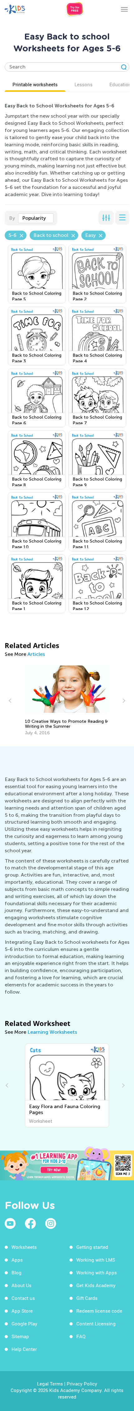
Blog (17, 1272)
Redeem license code (99, 1311)
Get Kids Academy (96, 1285)
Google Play (24, 1323)
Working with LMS (95, 1260)
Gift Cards (87, 1298)
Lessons (83, 84)
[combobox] (36, 218)
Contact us (23, 1298)
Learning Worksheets (52, 1032)
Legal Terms (50, 1383)
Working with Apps (96, 1272)
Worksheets (24, 1247)
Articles (36, 654)
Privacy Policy (82, 1383)
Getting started (92, 1247)
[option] (67, 701)
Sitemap (20, 1336)
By (12, 218)
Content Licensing (96, 1323)
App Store (22, 1311)
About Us (21, 1285)
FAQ (80, 1336)
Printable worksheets (35, 84)
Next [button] (123, 701)
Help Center (24, 1349)
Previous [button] (11, 701)
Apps (17, 1260)
